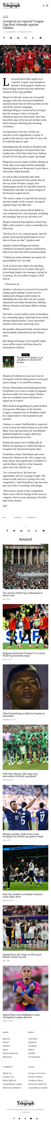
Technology (34, 1057)
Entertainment (10, 1053)
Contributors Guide (12, 1084)
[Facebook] (13, 1119)
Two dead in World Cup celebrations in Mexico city (23, 594)
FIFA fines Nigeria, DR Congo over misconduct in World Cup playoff (20, 775)
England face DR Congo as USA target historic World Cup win (22, 955)
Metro (31, 1050)
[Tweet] (11, 38)
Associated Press (10, 32)
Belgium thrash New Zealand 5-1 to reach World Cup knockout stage (24, 654)
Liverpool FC (32, 517)
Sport (5, 1050)
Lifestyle (33, 1039)
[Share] (4, 38)
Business (7, 1057)
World (6, 1042)
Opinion (32, 1042)
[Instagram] (25, 1119)
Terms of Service (37, 1073)
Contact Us (8, 1077)
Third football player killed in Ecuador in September (24, 714)
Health (31, 1053)
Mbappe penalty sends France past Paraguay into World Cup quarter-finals (23, 835)
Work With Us (9, 1080)
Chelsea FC (18, 517)
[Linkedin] (37, 1119)
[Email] (26, 38)
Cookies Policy (35, 1080)
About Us (7, 1073)
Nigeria (6, 1039)
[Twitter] (19, 1119)
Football (5, 16)
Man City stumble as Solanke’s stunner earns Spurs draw (23, 895)
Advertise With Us (12, 1088)
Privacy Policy (35, 1077)
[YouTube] (31, 1119)
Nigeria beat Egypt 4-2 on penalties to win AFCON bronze (30, 360)
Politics (6, 1046)
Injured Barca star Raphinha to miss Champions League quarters (21, 1016)
